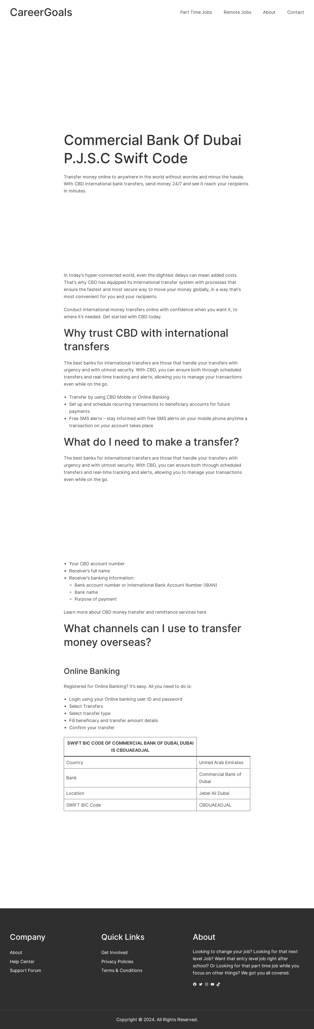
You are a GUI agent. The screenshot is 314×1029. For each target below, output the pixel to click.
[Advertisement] (157, 65)
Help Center (22, 961)
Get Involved (114, 952)
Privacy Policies (117, 961)
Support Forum (25, 970)
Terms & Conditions (121, 970)
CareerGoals (41, 12)
